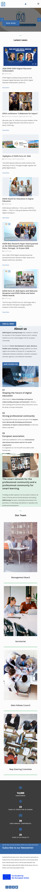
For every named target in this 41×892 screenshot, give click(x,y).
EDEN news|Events (18, 159)
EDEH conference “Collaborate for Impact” (20, 113)
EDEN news (7, 74)
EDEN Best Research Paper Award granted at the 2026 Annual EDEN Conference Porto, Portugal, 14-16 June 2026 (20, 245)
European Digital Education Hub (22, 116)
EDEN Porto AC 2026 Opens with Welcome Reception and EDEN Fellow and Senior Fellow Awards (19, 293)
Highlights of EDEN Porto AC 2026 (16, 156)
